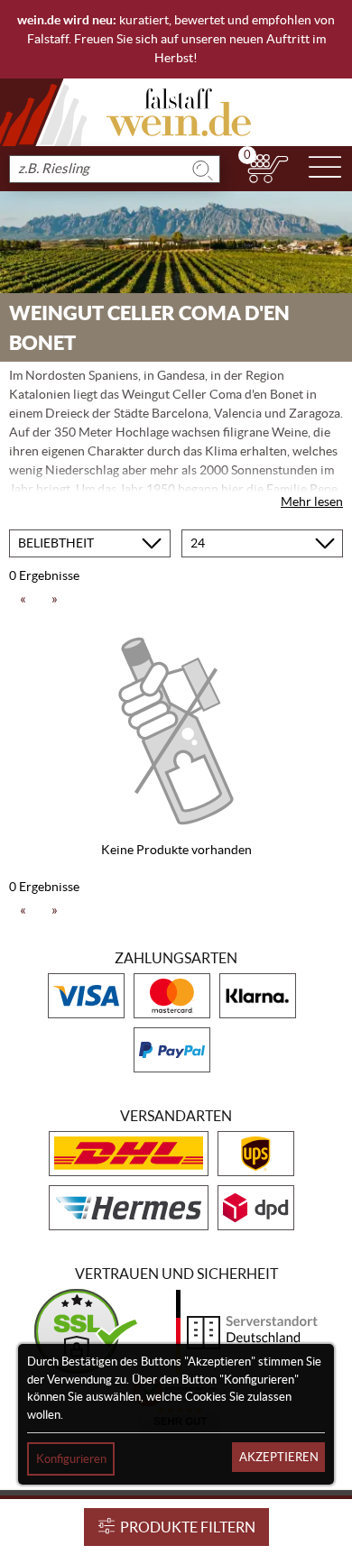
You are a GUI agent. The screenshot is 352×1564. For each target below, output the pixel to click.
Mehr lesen (312, 501)
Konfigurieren (71, 1459)
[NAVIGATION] (325, 169)
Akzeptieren (279, 1457)
